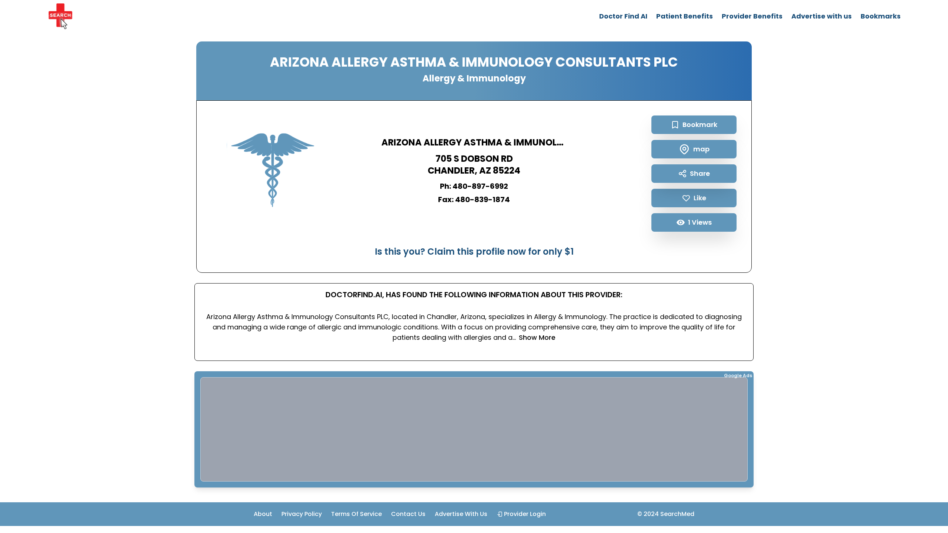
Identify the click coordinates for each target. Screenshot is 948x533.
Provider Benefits (752, 16)
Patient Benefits (684, 16)
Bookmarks (881, 16)
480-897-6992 (480, 186)
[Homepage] (60, 16)
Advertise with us (821, 16)
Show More (537, 337)
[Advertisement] (423, 429)
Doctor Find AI (623, 16)
